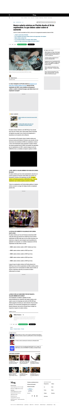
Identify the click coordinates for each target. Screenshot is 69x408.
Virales (45, 393)
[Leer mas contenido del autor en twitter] (23, 314)
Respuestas (46, 383)
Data (52, 386)
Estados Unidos (17, 328)
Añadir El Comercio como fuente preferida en (46, 22)
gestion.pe (26, 404)
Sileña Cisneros (14, 77)
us (44, 386)
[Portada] (13, 384)
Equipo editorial (13, 385)
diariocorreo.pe (43, 404)
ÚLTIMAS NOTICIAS (49, 50)
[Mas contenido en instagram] (37, 396)
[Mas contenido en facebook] (32, 396)
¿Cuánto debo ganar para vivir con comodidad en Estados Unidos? (25, 124)
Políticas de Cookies (31, 386)
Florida (22, 328)
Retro (52, 390)
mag (54, 404)
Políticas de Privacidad (31, 384)
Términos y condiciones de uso (32, 382)
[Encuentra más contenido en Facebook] (10, 44)
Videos (52, 383)
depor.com (31, 404)
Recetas (53, 393)
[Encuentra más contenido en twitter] (12, 44)
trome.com (37, 404)
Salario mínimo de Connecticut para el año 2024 (27, 118)
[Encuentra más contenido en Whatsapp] (15, 44)
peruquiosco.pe (49, 404)
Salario (11, 328)
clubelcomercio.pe (20, 404)
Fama (45, 390)
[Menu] (10, 15)
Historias (46, 396)
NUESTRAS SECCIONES (47, 382)
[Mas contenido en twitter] (34, 396)
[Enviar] (9, 17)
